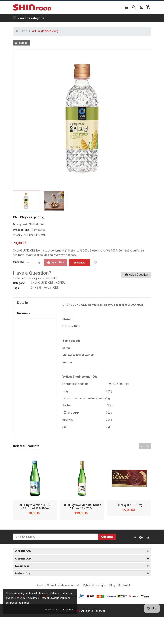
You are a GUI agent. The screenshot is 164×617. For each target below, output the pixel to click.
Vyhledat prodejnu (94, 585)
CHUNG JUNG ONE (35, 235)
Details (22, 303)
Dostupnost (20, 224)
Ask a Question (138, 274)
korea (47, 287)
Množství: (18, 261)
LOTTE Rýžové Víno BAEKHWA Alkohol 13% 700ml (82, 506)
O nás (50, 585)
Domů (40, 585)
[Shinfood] (82, 595)
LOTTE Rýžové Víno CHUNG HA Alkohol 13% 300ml (34, 506)
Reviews (23, 313)
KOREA (60, 282)
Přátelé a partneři (69, 585)
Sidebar (23, 42)
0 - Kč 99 (36, 287)
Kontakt (123, 585)
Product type (21, 229)
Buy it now (79, 262)
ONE (56, 287)
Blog (112, 585)
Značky (17, 235)
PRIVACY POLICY (53, 609)
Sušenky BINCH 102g (129, 505)
